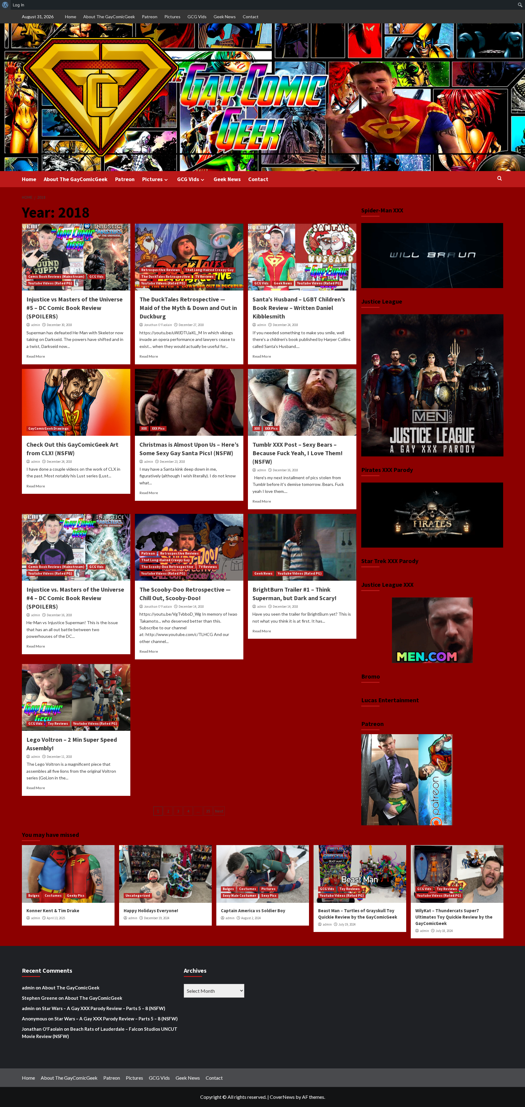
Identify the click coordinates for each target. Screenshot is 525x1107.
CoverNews (282, 1097)
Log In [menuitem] (18, 4)
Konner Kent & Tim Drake (52, 910)
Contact (251, 16)
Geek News (225, 16)
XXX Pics (158, 428)
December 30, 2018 (59, 325)
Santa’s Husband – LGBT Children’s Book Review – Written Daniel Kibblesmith (298, 307)
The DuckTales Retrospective (165, 276)
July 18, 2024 (444, 931)
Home (70, 16)
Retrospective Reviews (160, 270)
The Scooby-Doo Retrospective (167, 567)
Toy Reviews (58, 723)
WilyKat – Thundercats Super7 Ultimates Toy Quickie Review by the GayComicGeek (453, 917)
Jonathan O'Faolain (158, 325)
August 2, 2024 (251, 918)
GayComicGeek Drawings (48, 428)
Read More (35, 356)
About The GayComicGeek (109, 16)
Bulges (33, 895)
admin (35, 325)
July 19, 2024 (346, 924)
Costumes (53, 895)
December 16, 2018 (285, 470)
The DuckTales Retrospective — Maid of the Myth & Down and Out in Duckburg (188, 307)
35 (208, 811)
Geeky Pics (75, 895)
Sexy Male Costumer (239, 895)
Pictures (172, 16)
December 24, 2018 (285, 325)
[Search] (499, 178)
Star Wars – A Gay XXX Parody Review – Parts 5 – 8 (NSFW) (103, 1008)
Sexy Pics (268, 895)
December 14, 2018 (191, 606)
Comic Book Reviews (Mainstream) (56, 276)
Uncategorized (137, 895)
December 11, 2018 (59, 757)
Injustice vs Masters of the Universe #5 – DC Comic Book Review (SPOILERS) (74, 307)
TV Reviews (204, 276)
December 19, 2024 (156, 918)
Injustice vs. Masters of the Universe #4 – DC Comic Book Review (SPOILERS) (75, 598)
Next (219, 811)
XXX (144, 428)
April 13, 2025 (56, 918)
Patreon (149, 16)
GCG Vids (197, 16)
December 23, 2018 (172, 461)
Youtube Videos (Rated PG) (50, 283)
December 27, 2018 (191, 325)
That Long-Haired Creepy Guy (209, 270)
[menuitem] (5, 5)
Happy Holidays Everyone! (151, 910)
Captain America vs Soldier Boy (253, 910)
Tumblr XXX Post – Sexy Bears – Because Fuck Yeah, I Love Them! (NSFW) (297, 453)
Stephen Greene (39, 998)
